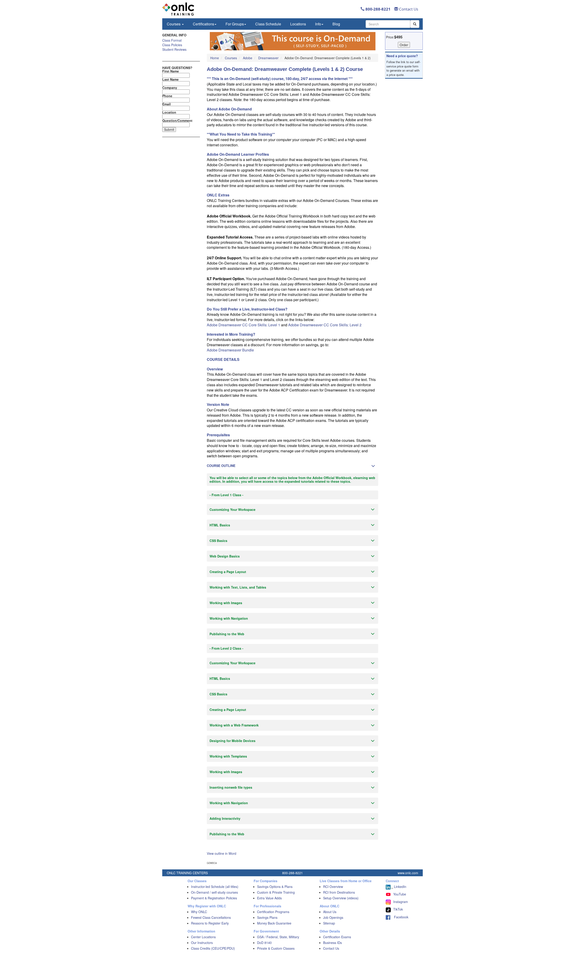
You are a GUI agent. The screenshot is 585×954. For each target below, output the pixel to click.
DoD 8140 (264, 942)
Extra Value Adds (269, 898)
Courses (174, 24)
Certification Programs (273, 911)
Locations (298, 24)
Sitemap (329, 923)
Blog (336, 24)
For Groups (235, 24)
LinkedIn (399, 886)
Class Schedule (268, 24)
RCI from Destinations (339, 892)
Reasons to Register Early (210, 923)
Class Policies (172, 45)
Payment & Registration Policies (214, 898)
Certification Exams (337, 937)
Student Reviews (174, 49)
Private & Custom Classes (276, 948)
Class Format (172, 40)
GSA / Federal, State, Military (278, 937)
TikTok (398, 909)
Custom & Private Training (276, 892)
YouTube (399, 894)
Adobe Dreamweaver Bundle (230, 350)
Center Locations (203, 937)
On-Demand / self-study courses (214, 892)
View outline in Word (221, 853)
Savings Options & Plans (274, 886)
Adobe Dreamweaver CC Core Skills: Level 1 (243, 324)
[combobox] (388, 24)
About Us (329, 911)
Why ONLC (199, 911)
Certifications (203, 24)
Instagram (400, 901)
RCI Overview (333, 886)
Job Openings (333, 917)
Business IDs (332, 942)
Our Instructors (202, 942)
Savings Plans (267, 917)
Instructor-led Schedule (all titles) (214, 886)
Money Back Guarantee (274, 923)
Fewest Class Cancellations (211, 917)
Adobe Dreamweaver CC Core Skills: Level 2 (325, 324)
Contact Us (408, 9)
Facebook (399, 917)
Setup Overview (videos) (341, 898)
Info (318, 24)
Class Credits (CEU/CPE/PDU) (213, 948)
